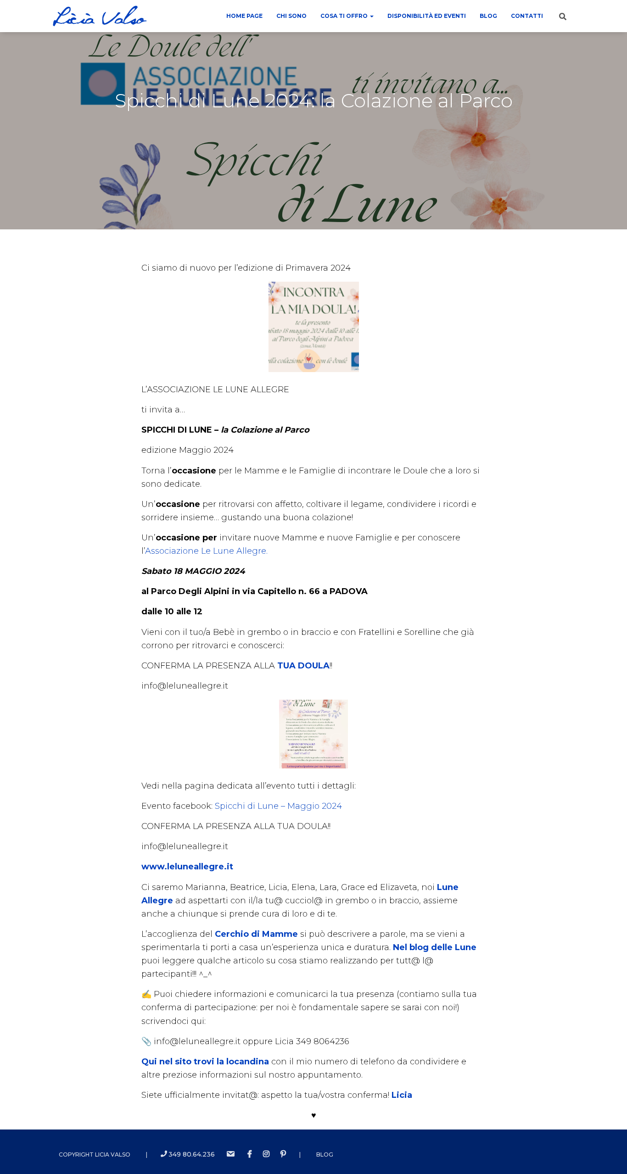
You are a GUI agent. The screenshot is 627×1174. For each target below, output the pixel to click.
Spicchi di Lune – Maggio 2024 (278, 806)
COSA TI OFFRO (344, 15)
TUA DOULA (303, 666)
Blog (488, 15)
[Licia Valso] (100, 16)
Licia (402, 1095)
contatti (527, 15)
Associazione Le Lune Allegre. (206, 551)
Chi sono (291, 15)
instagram (266, 1154)
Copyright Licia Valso (94, 1154)
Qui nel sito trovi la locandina (205, 1062)
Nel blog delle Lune (434, 947)
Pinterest (283, 1154)
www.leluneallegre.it (187, 867)
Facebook (250, 1154)
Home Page (244, 15)
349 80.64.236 (191, 1154)
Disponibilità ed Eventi (426, 15)
